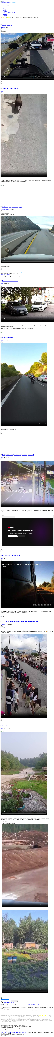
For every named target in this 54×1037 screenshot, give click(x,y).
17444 (7, 1002)
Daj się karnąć (7, 25)
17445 (4, 1002)
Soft (4, 6)
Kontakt (8, 1024)
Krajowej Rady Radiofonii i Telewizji (35, 1004)
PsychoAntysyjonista (5, 209)
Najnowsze (5, 12)
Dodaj (2, 2)
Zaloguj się (3, 274)
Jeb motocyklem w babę (10, 281)
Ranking (5, 15)
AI (3, 8)
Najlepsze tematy (17, 12)
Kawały (4, 10)
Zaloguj (8, 2)
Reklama (12, 1024)
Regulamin (3, 1024)
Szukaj (4, 2)
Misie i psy (5, 726)
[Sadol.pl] (2, 1)
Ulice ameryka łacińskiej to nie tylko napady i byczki (20, 621)
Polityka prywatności (19, 1024)
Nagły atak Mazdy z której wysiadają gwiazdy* (18, 455)
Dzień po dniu (11, 12)
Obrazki (5, 9)
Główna (5, 4)
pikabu (2, 91)
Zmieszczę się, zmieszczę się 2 (12, 207)
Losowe (5, 14)
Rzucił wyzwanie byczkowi (11, 88)
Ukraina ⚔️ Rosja (6, 17)
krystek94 (3, 27)
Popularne (5, 11)
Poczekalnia (5, 5)
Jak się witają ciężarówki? (11, 555)
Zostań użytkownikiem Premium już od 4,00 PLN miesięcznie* (14, 1032)
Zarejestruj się (13, 2)
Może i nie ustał (7, 337)
